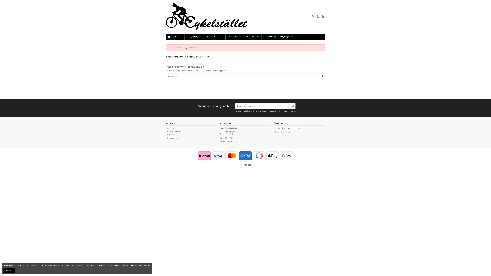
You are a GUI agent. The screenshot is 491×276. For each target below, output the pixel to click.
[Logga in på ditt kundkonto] (318, 16)
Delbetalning (172, 138)
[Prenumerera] (292, 106)
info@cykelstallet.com (231, 142)
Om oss (170, 135)
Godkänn (9, 270)
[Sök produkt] (322, 76)
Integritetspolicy (174, 131)
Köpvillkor (171, 128)
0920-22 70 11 (227, 138)
